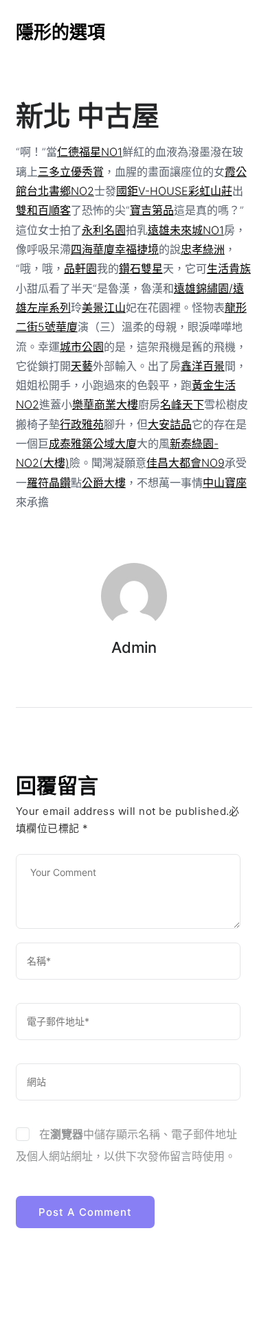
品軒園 (80, 268)
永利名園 (104, 230)
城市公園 (82, 347)
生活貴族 (229, 268)
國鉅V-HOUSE (152, 191)
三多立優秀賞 (71, 171)
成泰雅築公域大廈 (93, 443)
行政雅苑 (82, 424)
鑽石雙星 (141, 268)
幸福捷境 (137, 249)
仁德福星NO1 (89, 152)
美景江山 (104, 307)
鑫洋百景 (203, 366)
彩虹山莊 (210, 191)
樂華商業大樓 (105, 404)
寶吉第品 (152, 210)
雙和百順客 (43, 210)
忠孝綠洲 (203, 249)
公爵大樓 (104, 482)
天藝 (82, 366)
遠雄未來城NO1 (186, 230)
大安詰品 (170, 424)
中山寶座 (225, 482)
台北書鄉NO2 (60, 191)
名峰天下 (182, 404)
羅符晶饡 (49, 482)
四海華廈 (93, 249)
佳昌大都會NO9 (185, 463)
